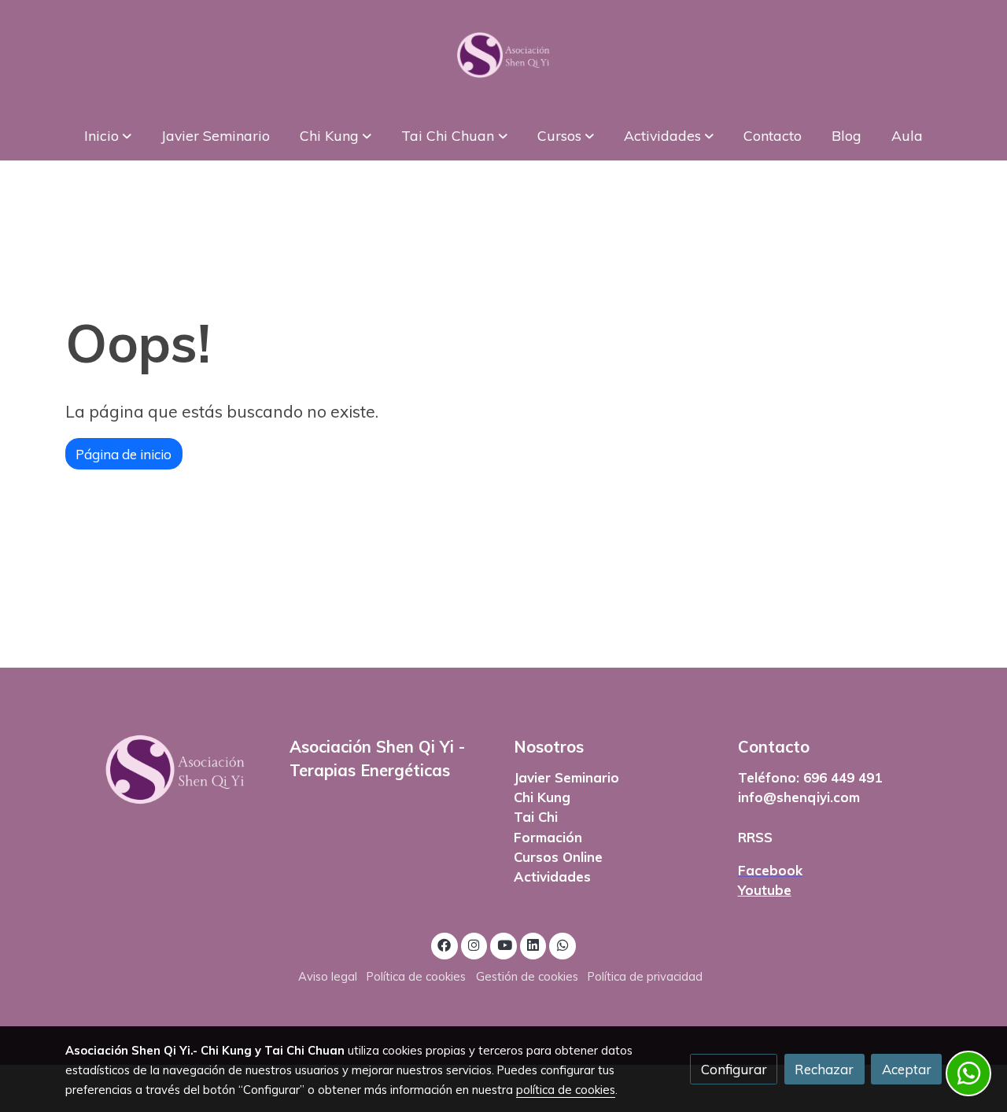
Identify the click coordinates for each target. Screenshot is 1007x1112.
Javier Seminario (566, 777)
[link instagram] (474, 944)
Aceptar (906, 1069)
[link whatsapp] (562, 944)
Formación (548, 837)
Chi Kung (542, 797)
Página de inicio (124, 454)
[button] (107, 135)
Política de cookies (416, 976)
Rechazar (824, 1069)
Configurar (734, 1069)
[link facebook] (444, 944)
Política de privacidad (645, 976)
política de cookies (565, 1089)
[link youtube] (504, 944)
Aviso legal (327, 976)
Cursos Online (558, 857)
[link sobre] (167, 769)
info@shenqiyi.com (799, 797)
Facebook (770, 870)
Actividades (552, 876)
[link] (503, 55)
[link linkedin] (533, 944)
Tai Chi (536, 816)
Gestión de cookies (527, 976)
